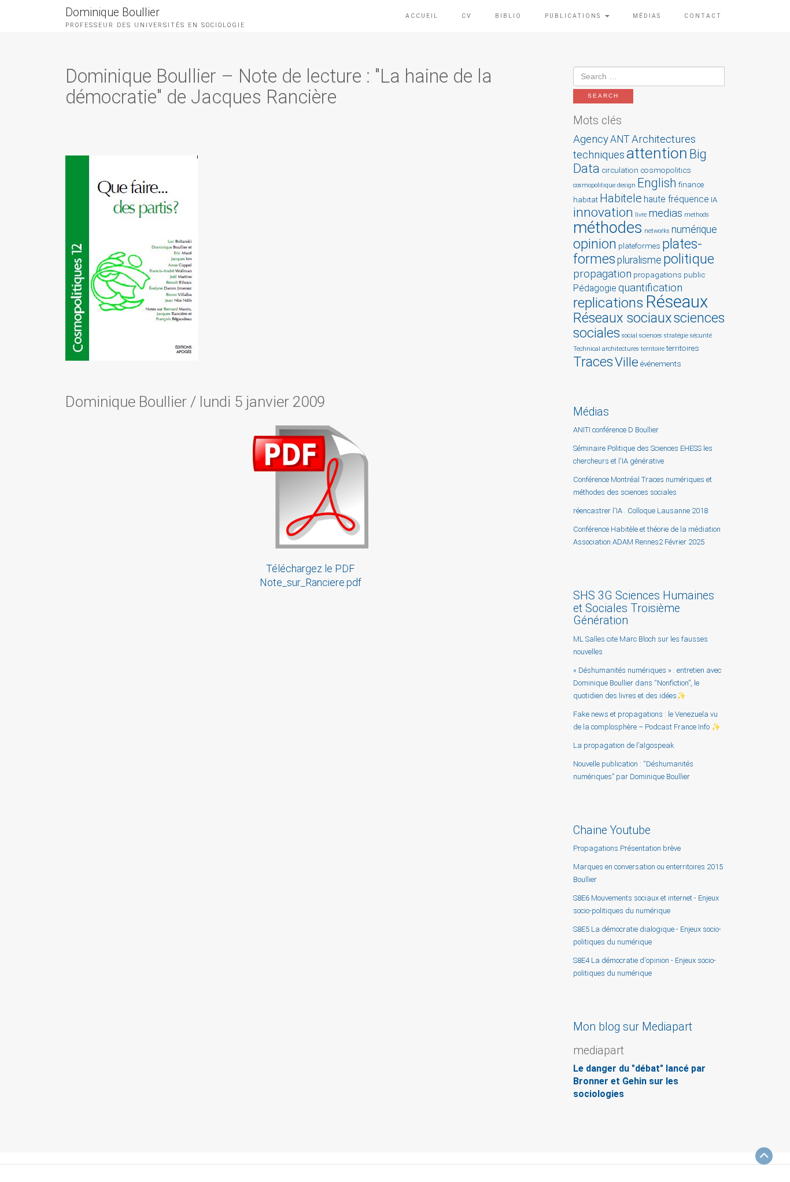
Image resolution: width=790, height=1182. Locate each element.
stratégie (676, 335)
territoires (682, 348)
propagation (602, 273)
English (657, 183)
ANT (620, 139)
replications (608, 302)
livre (641, 214)
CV (467, 16)
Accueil (421, 16)
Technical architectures (606, 349)
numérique (694, 229)
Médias (647, 16)
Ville (626, 362)
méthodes (608, 227)
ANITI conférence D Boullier (616, 429)
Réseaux (676, 302)
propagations (657, 275)
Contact (703, 16)
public (694, 275)
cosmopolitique (594, 185)
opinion (595, 244)
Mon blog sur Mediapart (632, 1026)
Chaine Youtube (612, 830)
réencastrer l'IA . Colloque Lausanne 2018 (640, 510)
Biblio (508, 16)
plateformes (639, 246)
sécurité (701, 335)
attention (657, 153)
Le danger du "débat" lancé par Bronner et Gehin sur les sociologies (639, 1081)
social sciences (642, 335)
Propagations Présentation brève (627, 848)
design (626, 185)
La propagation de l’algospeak (623, 745)
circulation (619, 170)
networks (657, 231)
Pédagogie (595, 288)
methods (696, 214)
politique (688, 259)
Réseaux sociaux (622, 318)
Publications (574, 16)
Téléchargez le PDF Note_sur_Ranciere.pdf (310, 575)
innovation (603, 212)
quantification (650, 287)
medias (665, 213)
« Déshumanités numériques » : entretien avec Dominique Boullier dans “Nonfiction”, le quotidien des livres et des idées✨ (647, 683)
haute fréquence (676, 199)
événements (660, 364)
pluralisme (639, 260)
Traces (593, 362)
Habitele (621, 198)
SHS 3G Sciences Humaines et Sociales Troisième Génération (643, 608)
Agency (590, 139)
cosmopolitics (665, 170)
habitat (585, 199)
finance (691, 184)
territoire (653, 349)
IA (714, 199)
